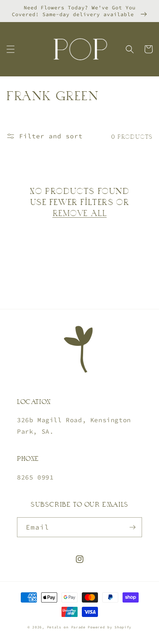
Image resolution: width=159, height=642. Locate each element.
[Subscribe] (132, 527)
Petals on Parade (67, 627)
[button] (10, 49)
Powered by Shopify (109, 627)
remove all (80, 212)
